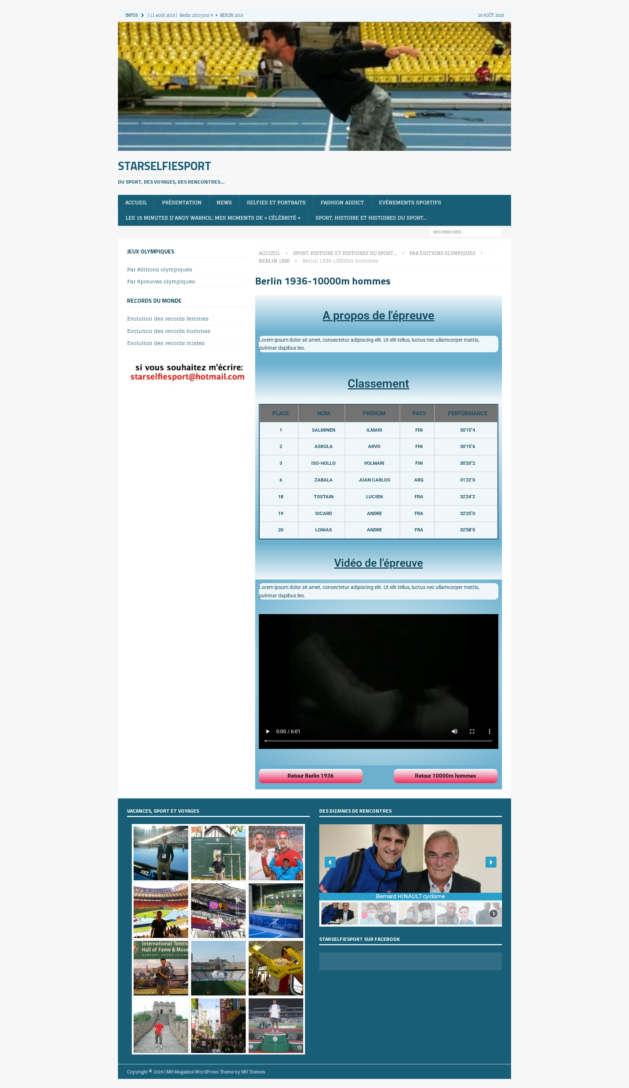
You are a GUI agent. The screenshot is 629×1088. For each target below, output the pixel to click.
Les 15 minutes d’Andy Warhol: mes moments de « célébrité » (213, 217)
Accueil (136, 202)
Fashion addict (342, 202)
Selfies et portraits (276, 202)
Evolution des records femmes (168, 319)
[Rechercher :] (465, 231)
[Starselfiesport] (314, 146)
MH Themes (253, 1072)
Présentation (182, 202)
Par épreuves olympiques (161, 281)
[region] (410, 875)
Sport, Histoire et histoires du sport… (371, 217)
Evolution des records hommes (168, 330)
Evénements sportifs (410, 202)
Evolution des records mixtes (166, 342)
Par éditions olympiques (159, 270)
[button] (330, 862)
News (224, 202)
